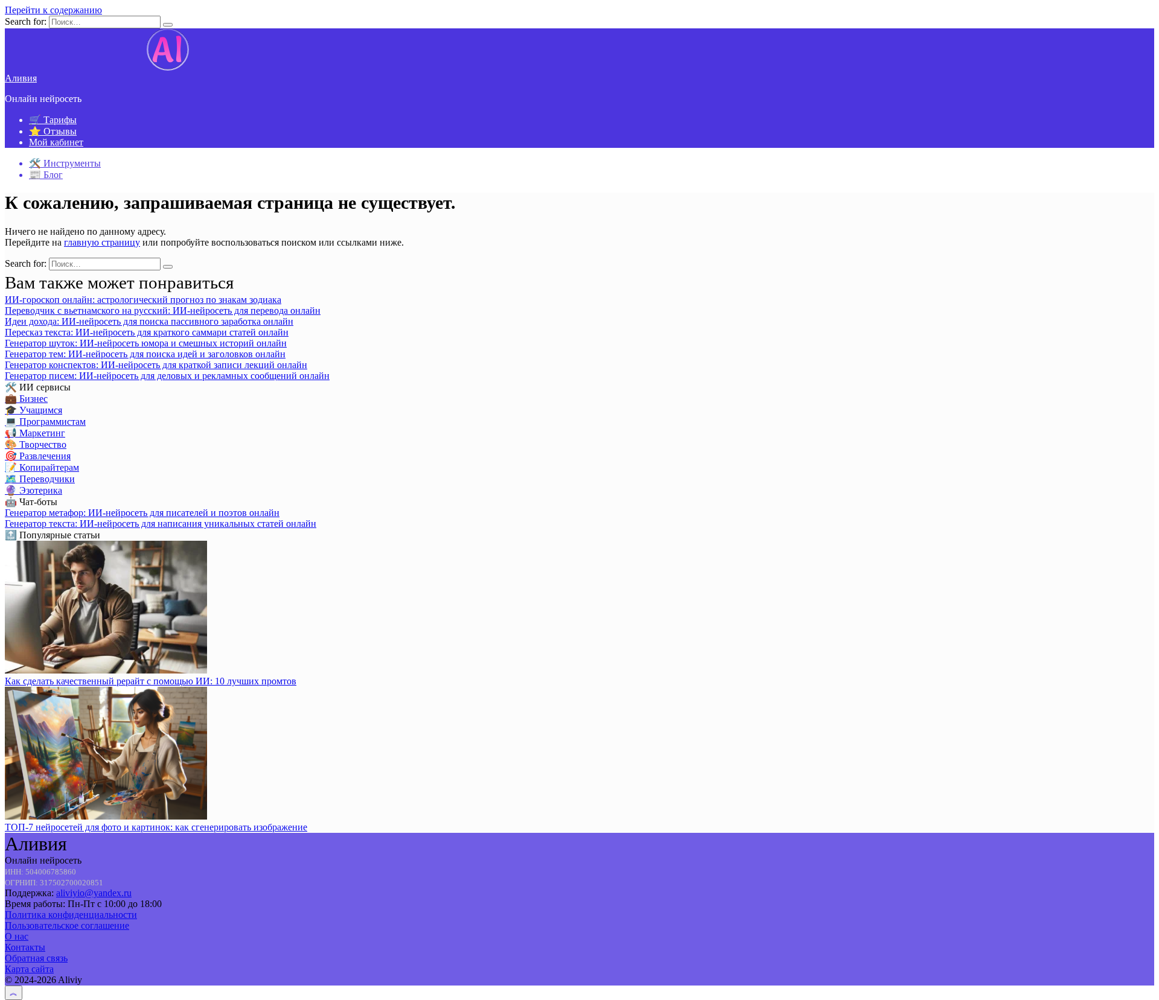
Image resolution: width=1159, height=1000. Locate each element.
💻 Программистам (45, 421)
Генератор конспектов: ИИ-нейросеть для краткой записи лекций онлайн (156, 365)
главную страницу (102, 242)
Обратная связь (36, 958)
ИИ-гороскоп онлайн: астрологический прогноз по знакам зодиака (143, 300)
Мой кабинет (56, 142)
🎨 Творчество (35, 444)
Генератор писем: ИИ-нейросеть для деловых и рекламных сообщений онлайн (167, 376)
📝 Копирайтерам (42, 467)
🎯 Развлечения (38, 456)
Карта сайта (29, 969)
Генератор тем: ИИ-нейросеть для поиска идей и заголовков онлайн (145, 354)
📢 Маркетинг (35, 433)
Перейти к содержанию (53, 10)
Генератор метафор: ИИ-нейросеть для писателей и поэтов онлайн (142, 513)
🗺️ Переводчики (40, 479)
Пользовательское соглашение (67, 925)
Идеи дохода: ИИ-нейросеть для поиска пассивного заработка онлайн (149, 321)
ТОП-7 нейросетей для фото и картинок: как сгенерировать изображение (156, 827)
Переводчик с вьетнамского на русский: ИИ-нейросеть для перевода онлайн (163, 310)
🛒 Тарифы (53, 120)
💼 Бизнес (26, 398)
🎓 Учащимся (33, 410)
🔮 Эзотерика (33, 490)
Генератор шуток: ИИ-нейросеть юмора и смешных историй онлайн (146, 343)
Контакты (25, 947)
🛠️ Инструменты (65, 163)
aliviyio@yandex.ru (94, 893)
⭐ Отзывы (53, 131)
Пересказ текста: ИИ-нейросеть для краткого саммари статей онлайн (147, 332)
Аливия (21, 78)
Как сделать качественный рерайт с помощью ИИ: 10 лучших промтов (150, 681)
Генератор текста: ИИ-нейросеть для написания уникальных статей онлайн (160, 523)
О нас (16, 936)
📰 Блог (46, 175)
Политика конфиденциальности (71, 914)
